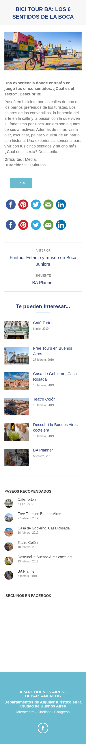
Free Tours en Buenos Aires (52, 351)
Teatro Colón (44, 399)
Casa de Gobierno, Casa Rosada (55, 377)
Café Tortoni (43, 323)
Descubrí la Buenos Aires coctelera (55, 427)
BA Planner (43, 450)
